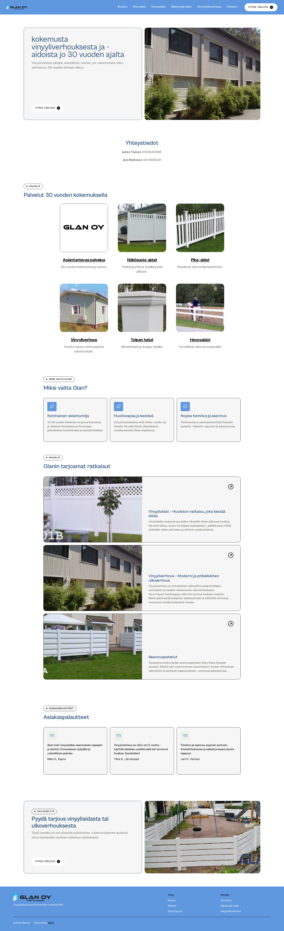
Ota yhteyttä (175, 911)
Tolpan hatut (142, 339)
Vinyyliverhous (84, 339)
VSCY (51, 922)
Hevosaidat (158, 6)
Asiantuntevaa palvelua (84, 259)
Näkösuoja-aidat (181, 6)
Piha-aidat (139, 6)
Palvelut (232, 6)
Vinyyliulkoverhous (209, 6)
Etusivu (122, 6)
